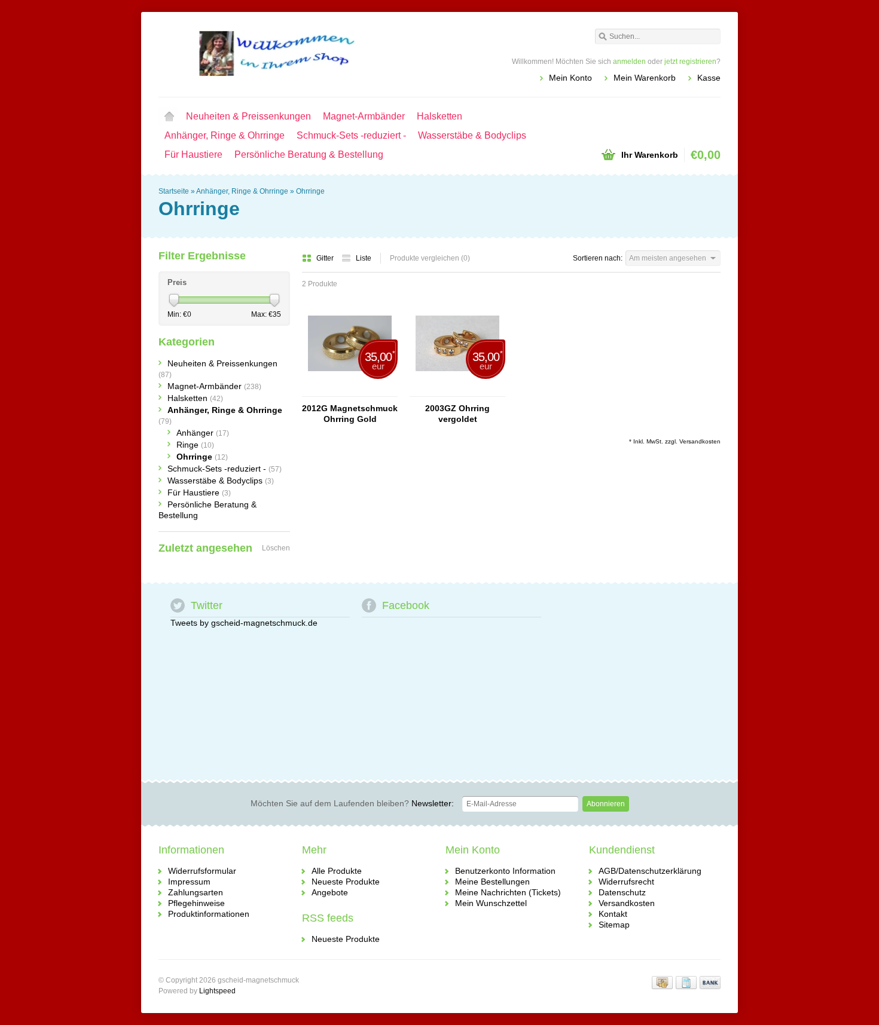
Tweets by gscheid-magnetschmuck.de (244, 623)
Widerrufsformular (202, 871)
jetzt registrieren (690, 61)
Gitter (325, 258)
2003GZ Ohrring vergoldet (457, 413)
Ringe (195, 444)
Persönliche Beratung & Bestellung (308, 154)
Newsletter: (352, 803)
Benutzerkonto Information (505, 871)
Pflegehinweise (196, 903)
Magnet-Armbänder (364, 116)
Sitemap (614, 924)
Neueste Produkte (346, 881)
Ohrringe (310, 191)
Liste (363, 258)
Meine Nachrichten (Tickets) (508, 892)
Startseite (169, 116)
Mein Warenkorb (645, 77)
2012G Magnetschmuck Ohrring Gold (350, 413)
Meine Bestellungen (492, 881)
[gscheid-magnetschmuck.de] (298, 54)
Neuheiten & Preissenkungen (248, 116)
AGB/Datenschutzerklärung (650, 871)
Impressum (189, 881)
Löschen (276, 548)
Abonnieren (606, 804)
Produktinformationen (208, 914)
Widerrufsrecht (626, 881)
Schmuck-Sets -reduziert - (351, 135)
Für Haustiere (193, 154)
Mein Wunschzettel (491, 903)
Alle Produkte (337, 871)
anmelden (629, 61)
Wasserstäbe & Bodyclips (472, 135)
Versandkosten (700, 441)
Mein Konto (570, 77)
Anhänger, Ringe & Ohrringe (224, 135)
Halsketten (439, 116)
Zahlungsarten (195, 892)
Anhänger (202, 432)
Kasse (709, 77)
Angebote (330, 892)
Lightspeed (217, 991)
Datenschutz (622, 892)
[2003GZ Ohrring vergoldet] (457, 391)
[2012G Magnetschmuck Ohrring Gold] (350, 391)
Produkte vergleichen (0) (430, 258)
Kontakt (613, 914)
